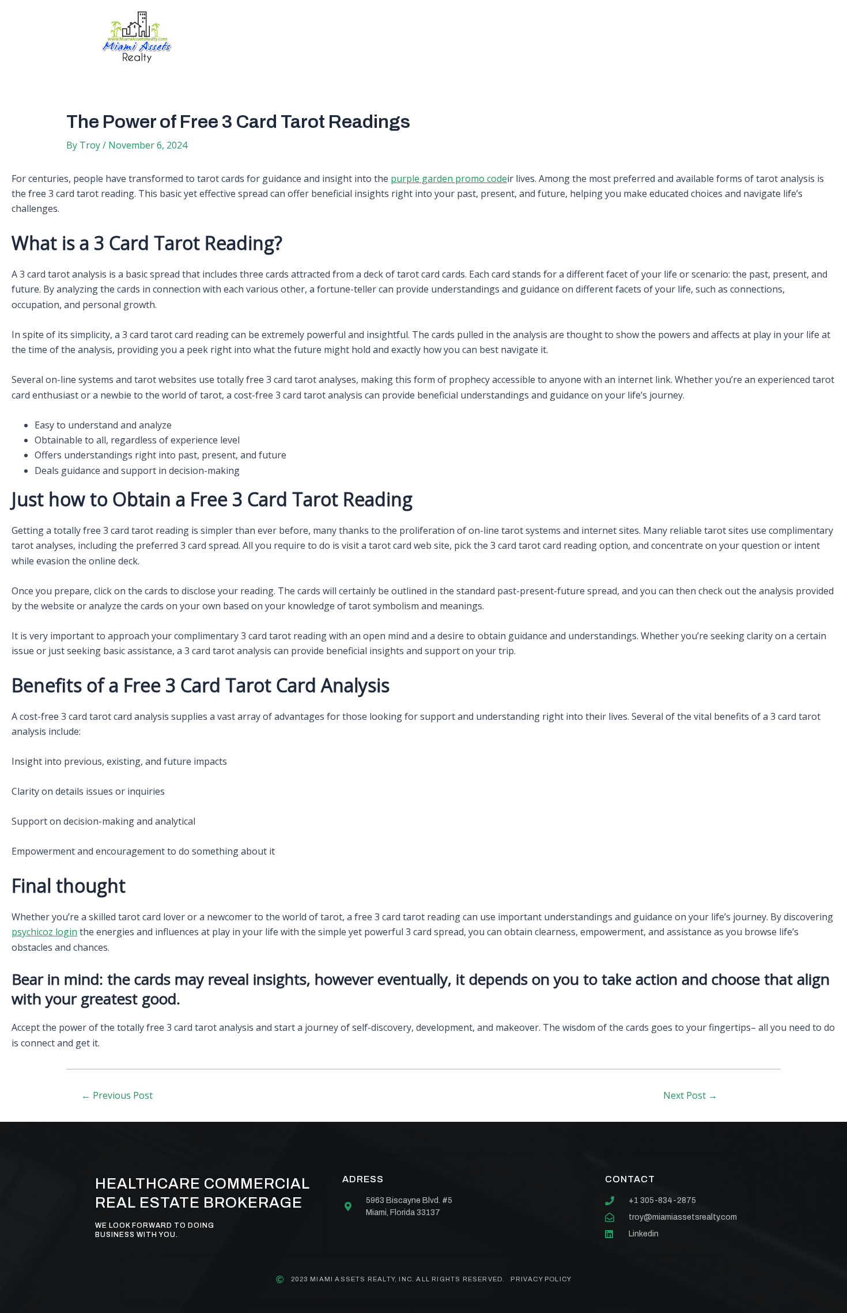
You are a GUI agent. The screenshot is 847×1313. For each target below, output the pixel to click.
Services (379, 37)
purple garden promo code (449, 178)
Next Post (690, 1095)
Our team (454, 37)
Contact (529, 37)
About (311, 37)
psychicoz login (44, 931)
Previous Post (117, 1095)
